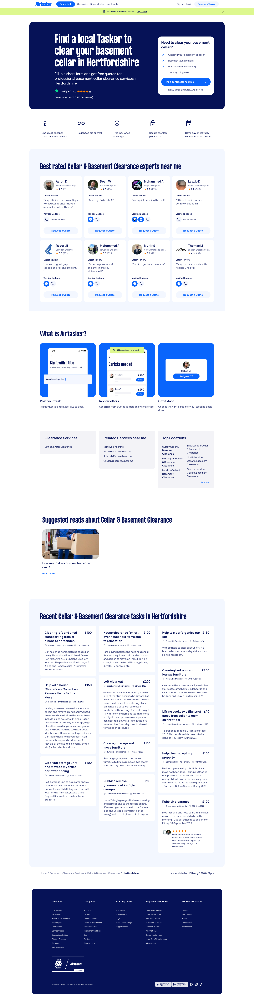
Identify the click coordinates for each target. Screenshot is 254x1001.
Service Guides (58, 931)
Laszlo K (194, 181)
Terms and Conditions (92, 931)
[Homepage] (43, 4)
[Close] (223, 11)
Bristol (184, 918)
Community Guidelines (93, 922)
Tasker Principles (90, 926)
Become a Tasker (206, 4)
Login (118, 918)
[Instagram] (196, 984)
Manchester (187, 922)
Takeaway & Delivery (154, 922)
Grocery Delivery (152, 926)
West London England (198, 185)
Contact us (88, 939)
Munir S (149, 246)
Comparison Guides (60, 935)
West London (187, 926)
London (185, 910)
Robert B (62, 246)
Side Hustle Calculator (61, 918)
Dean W (105, 181)
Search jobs (56, 922)
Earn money (56, 914)
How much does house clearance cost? (66, 565)
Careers (87, 914)
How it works (57, 910)
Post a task (65, 4)
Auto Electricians (153, 918)
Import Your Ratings (124, 922)
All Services (151, 943)
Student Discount (59, 939)
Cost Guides (57, 926)
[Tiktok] (201, 984)
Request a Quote (61, 230)
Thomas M (195, 246)
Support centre (122, 926)
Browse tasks (121, 914)
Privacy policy (89, 943)
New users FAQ (58, 947)
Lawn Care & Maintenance (156, 939)
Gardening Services (154, 935)
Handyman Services (154, 910)
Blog (85, 935)
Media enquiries (90, 918)
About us (87, 910)
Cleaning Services (153, 914)
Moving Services (152, 931)
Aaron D (61, 181)
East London (187, 914)
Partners (55, 943)
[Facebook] (191, 984)
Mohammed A (154, 181)
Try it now (142, 11)
